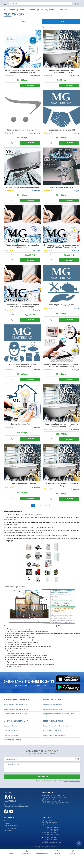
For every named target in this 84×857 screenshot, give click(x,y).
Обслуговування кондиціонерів (61, 305)
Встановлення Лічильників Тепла (16, 709)
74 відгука (36, 250)
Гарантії (7, 823)
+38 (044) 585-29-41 (51, 827)
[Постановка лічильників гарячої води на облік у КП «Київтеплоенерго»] (22, 283)
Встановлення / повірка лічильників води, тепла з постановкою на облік (61, 365)
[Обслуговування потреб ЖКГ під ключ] (22, 108)
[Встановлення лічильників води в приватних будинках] (22, 343)
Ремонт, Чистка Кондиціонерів (54, 735)
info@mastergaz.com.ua (52, 842)
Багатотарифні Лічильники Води (15, 714)
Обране (72, 853)
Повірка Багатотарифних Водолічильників (58, 714)
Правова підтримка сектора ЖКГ (61, 130)
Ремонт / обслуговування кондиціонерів (22, 187)
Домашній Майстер (11, 726)
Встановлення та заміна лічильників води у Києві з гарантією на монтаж (22, 71)
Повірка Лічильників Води (52, 704)
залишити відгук (72, 75)
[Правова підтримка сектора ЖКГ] (61, 108)
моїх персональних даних (72, 781)
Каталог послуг (27, 853)
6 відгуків (75, 429)
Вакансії (7, 821)
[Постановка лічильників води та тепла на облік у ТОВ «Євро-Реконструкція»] (61, 224)
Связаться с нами (79, 843)
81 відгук (36, 310)
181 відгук (75, 370)
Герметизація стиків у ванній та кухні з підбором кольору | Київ (61, 425)
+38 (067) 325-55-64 (51, 835)
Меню (11, 853)
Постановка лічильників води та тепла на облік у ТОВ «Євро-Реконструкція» (61, 246)
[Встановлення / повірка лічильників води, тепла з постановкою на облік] (61, 343)
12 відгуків (35, 370)
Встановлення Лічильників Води (15, 704)
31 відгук (75, 250)
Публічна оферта (10, 828)
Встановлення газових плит (61, 187)
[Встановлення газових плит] (61, 166)
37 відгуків (35, 428)
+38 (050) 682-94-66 (51, 837)
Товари (22, 21)
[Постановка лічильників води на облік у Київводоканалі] (22, 224)
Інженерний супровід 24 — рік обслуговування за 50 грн (61, 71)
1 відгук (76, 133)
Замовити (30, 85)
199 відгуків (35, 75)
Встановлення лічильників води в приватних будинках (22, 365)
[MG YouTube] (11, 811)
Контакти (7, 830)
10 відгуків (35, 191)
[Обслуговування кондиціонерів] (61, 283)
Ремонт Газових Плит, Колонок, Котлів (57, 726)
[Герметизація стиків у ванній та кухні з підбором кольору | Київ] (61, 403)
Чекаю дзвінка (42, 777)
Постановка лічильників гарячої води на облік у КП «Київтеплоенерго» (22, 306)
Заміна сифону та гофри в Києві (22, 484)
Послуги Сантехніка (11, 730)
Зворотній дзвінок (75, 4)
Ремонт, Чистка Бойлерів (52, 730)
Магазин (57, 853)
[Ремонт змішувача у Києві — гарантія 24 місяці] (61, 462)
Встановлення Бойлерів (12, 740)
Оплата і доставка (10, 826)
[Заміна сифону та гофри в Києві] (22, 462)
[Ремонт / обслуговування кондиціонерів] (22, 166)
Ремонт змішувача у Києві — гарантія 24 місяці (61, 485)
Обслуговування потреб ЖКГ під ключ (22, 130)
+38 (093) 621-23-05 (51, 832)
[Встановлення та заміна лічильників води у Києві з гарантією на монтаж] (22, 49)
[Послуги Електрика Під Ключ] (22, 403)
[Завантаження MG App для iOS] (68, 678)
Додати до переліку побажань (12, 85)
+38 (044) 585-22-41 (51, 830)
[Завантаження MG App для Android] (68, 687)
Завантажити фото (78, 759)
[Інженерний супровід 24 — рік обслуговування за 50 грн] (61, 49)
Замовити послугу (42, 853)
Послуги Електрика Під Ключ (22, 424)
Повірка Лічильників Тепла (53, 709)
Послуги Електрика (11, 735)
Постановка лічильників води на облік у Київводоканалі (22, 246)
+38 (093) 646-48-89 (51, 840)
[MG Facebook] (6, 811)
